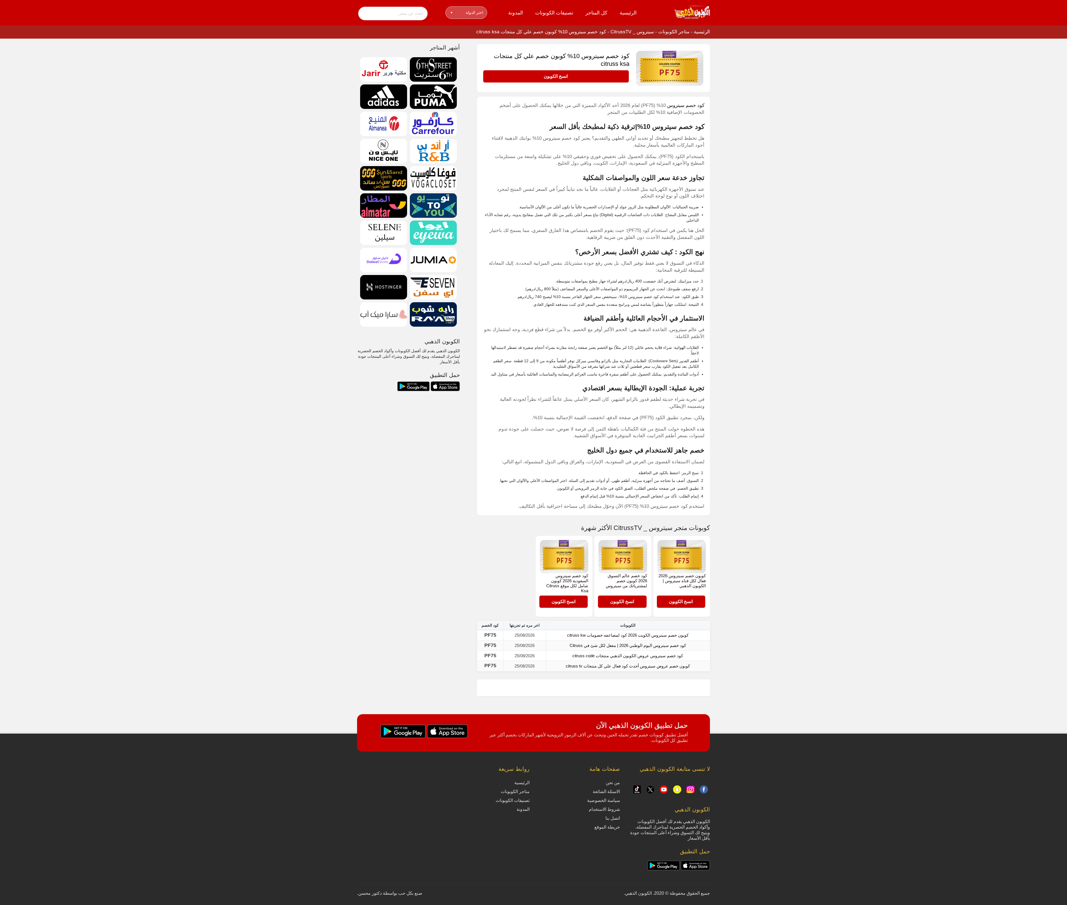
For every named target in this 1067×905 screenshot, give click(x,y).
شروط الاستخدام (604, 809)
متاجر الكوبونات (673, 31)
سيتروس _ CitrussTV (632, 31)
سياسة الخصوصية (603, 800)
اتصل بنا (612, 818)
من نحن (613, 782)
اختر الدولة (467, 12)
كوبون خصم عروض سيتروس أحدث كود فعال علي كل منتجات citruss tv (628, 666)
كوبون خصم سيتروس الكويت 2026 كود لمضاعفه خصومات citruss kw (628, 635)
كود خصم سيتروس (685, 105)
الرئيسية (628, 13)
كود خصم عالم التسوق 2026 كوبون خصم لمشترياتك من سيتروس (626, 580)
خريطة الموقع (607, 827)
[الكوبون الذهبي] (692, 12)
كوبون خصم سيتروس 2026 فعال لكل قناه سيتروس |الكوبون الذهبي (682, 580)
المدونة (515, 13)
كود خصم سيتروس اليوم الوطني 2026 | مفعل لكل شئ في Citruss (628, 645)
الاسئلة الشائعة (606, 791)
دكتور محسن (370, 893)
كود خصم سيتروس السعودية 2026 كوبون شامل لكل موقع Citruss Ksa (567, 583)
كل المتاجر (596, 13)
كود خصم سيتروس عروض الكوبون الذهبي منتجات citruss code (627, 655)
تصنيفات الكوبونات (554, 13)
